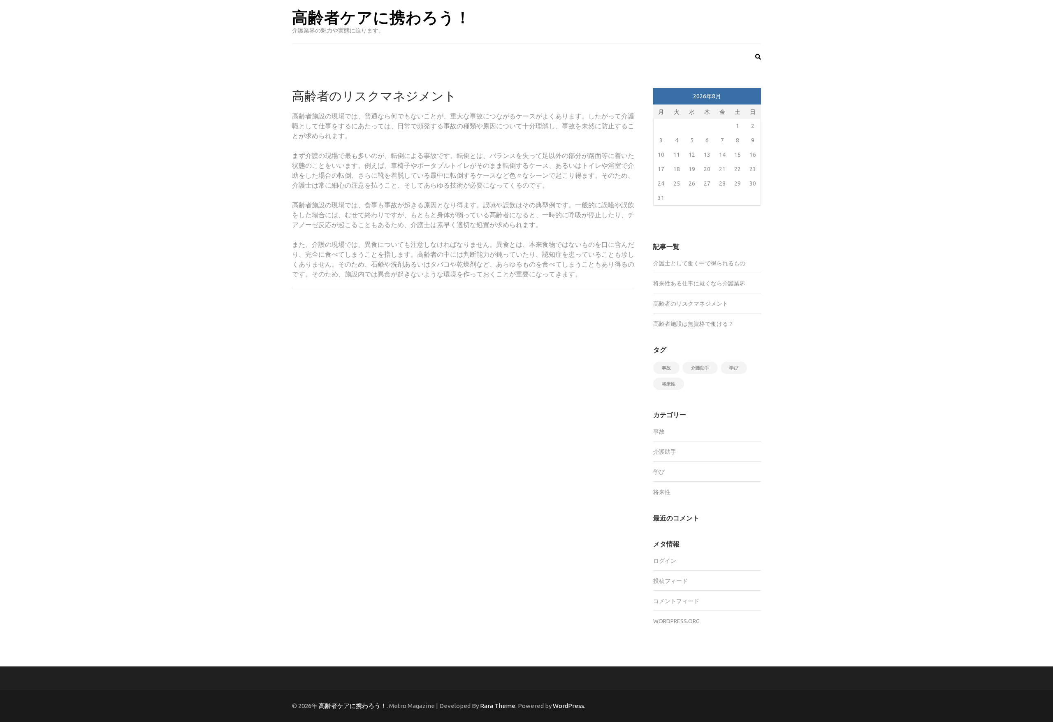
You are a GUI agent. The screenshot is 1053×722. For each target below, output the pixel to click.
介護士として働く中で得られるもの (699, 263)
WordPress (568, 705)
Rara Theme (497, 705)
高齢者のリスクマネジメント (690, 303)
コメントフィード (676, 601)
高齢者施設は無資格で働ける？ (693, 323)
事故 (666, 367)
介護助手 (700, 367)
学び (733, 367)
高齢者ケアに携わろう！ (381, 16)
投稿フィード (670, 581)
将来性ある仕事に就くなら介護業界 (699, 283)
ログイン (664, 560)
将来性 (668, 383)
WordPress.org (676, 621)
